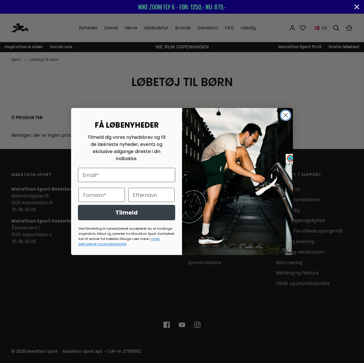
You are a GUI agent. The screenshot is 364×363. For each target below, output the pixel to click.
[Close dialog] (286, 115)
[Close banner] (356, 6)
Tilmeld (126, 213)
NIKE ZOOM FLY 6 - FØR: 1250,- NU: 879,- (182, 6)
